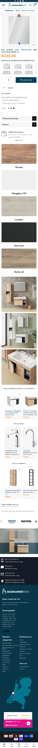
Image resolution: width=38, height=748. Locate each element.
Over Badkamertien (24, 667)
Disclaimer (22, 651)
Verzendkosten (23, 642)
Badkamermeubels (7, 643)
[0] (34, 5)
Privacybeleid (23, 658)
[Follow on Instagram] (18, 1)
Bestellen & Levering (25, 644)
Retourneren (23, 647)
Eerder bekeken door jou (10, 504)
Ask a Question (6, 93)
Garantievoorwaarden (25, 653)
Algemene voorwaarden (26, 649)
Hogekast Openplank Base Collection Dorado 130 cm (13, 492)
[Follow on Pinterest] (20, 1)
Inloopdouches (6, 662)
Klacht (21, 656)
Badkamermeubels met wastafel (10, 645)
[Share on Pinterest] (11, 108)
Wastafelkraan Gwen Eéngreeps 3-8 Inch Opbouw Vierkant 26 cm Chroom (12, 452)
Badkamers (9, 10)
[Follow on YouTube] (23, 1)
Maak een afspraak (28, 10)
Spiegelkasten (5, 655)
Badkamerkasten (6, 651)
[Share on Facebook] (8, 108)
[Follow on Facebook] (15, 1)
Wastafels (4, 669)
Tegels (18, 10)
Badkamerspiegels (7, 653)
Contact (22, 640)
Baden (3, 664)
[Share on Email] (14, 108)
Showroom (22, 669)
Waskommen (5, 667)
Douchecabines (6, 660)
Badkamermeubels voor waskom (8, 648)
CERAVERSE (32, 734)
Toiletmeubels (5, 658)
